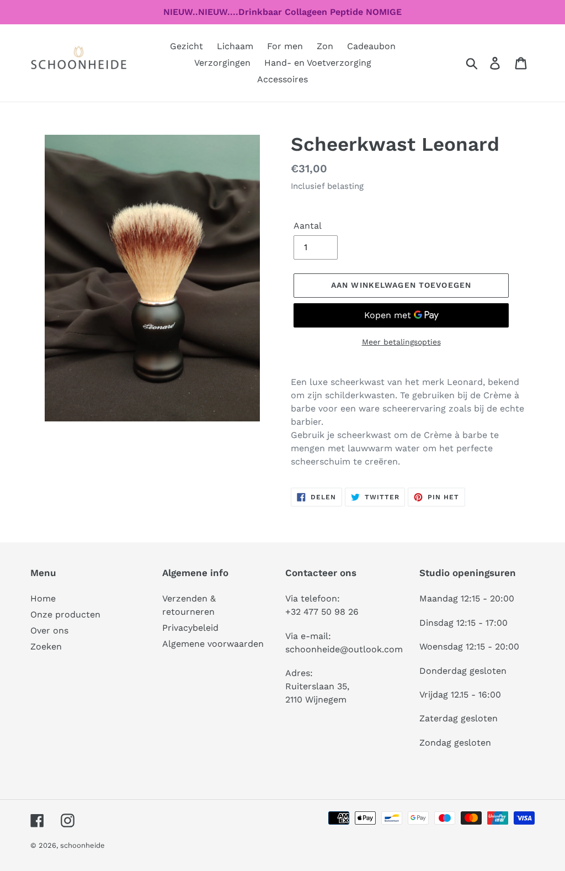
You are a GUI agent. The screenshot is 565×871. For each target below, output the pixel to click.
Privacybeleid (190, 627)
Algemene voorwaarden (213, 643)
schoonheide (82, 845)
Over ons (49, 630)
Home (43, 598)
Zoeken (46, 646)
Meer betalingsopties (401, 341)
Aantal (308, 225)
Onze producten (65, 614)
